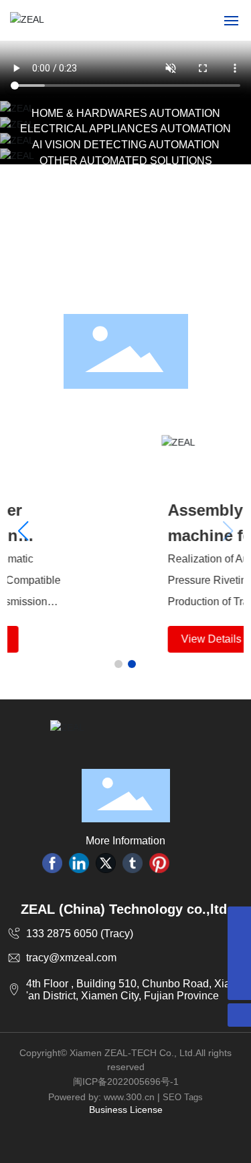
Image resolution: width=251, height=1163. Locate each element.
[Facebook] (52, 863)
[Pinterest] (159, 863)
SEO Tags (183, 1097)
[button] (118, 664)
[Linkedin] (79, 863)
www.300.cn (129, 1097)
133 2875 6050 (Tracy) (79, 933)
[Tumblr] (132, 863)
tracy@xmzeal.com (71, 957)
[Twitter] (106, 863)
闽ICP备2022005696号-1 (126, 1081)
